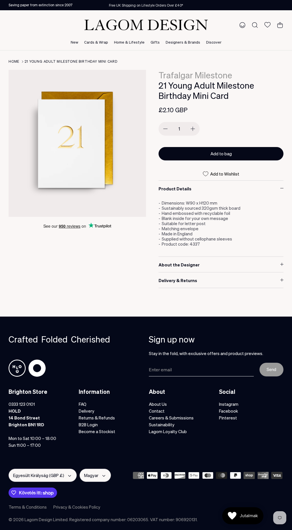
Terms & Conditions (28, 507)
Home (14, 61)
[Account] (241, 24)
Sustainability (162, 424)
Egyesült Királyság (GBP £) (38, 475)
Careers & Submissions (171, 418)
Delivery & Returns (178, 280)
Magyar (91, 475)
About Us (158, 404)
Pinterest (228, 418)
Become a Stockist (97, 431)
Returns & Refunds (97, 418)
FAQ (82, 404)
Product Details (175, 188)
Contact (157, 411)
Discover (214, 42)
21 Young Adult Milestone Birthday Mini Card (71, 61)
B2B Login (88, 424)
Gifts (155, 42)
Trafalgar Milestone (195, 75)
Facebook (228, 411)
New (74, 42)
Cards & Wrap (96, 42)
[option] (77, 143)
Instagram (228, 404)
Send (271, 369)
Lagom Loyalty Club (168, 431)
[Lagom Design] (146, 25)
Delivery (86, 411)
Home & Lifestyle (129, 42)
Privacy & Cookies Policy (76, 507)
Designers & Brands (183, 42)
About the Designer (179, 265)
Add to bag (221, 153)
